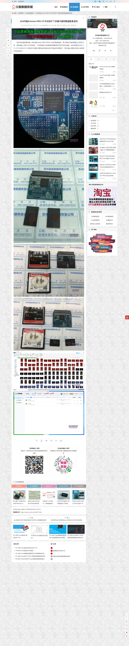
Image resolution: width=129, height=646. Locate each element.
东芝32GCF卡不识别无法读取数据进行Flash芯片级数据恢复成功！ (108, 141)
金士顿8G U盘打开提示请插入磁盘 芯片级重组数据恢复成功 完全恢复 (108, 150)
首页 (15, 13)
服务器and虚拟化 (95, 224)
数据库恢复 (109, 224)
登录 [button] (15, 1)
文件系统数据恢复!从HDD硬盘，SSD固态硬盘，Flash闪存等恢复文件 (107, 86)
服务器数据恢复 (96, 245)
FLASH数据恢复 (79, 486)
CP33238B (104, 236)
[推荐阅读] (113, 59)
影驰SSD (103, 250)
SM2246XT (95, 242)
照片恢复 (18, 486)
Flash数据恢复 (29, 13)
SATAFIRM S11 (103, 241)
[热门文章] (106, 59)
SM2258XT (95, 238)
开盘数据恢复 (98, 249)
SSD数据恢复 (95, 216)
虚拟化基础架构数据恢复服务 (61, 556)
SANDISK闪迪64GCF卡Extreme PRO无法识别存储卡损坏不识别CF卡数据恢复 (108, 176)
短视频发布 (109, 220)
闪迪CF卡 (49, 486)
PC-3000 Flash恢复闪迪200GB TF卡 (26, 548)
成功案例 (20, 13)
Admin (19, 509)
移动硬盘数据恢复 (107, 246)
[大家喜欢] (98, 59)
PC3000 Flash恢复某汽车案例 (24, 550)
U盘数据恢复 (97, 246)
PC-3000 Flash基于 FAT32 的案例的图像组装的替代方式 (75, 537)
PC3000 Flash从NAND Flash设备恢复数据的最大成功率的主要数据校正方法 (37, 559)
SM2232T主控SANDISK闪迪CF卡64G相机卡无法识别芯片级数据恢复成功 (108, 158)
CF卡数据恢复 (34, 486)
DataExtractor (95, 248)
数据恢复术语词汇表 (59, 551)
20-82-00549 (64, 486)
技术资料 (93, 126)
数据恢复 (93, 128)
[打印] (55, 25)
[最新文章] (91, 59)
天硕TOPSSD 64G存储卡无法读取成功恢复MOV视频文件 (78, 503)
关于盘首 (93, 123)
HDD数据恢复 (109, 216)
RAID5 (101, 246)
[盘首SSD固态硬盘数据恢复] (22, 8)
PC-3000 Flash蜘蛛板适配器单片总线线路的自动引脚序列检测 (57, 537)
